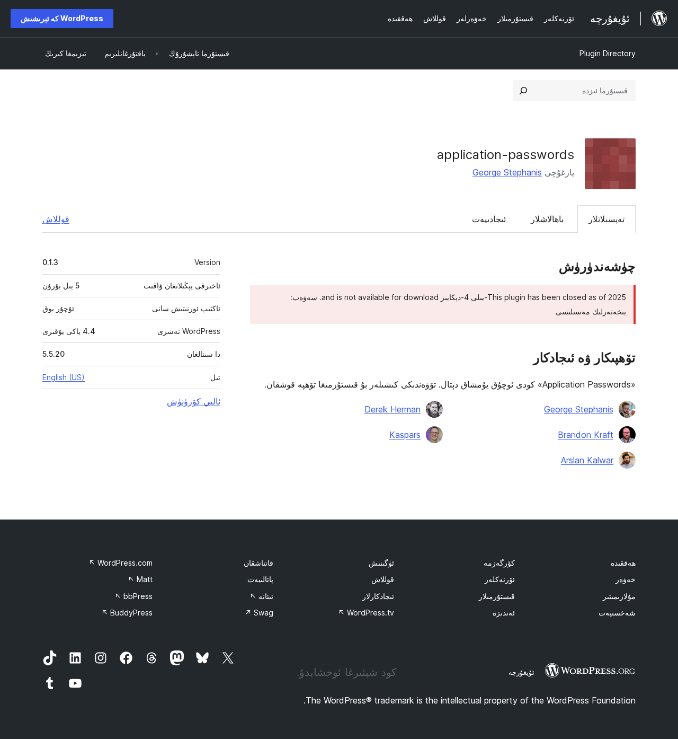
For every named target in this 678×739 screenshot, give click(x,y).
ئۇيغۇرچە (521, 672)
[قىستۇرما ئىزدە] (523, 90)
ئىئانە (261, 596)
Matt (140, 579)
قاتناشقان (258, 562)
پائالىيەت (260, 579)
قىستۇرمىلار (497, 596)
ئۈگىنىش (381, 562)
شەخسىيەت (617, 612)
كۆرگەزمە (499, 562)
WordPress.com (120, 562)
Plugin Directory (607, 53)
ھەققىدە (623, 562)
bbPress (133, 596)
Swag (259, 612)
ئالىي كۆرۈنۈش (193, 401)
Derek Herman (392, 409)
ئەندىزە (504, 612)
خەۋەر (625, 579)
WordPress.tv (366, 612)
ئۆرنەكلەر (500, 579)
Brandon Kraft (585, 434)
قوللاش (55, 219)
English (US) (63, 377)
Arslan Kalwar (587, 460)
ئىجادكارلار (378, 596)
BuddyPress (127, 612)
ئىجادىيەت (489, 219)
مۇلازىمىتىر (619, 596)
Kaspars (405, 434)
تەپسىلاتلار (606, 219)
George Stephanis (507, 172)
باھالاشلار (547, 219)
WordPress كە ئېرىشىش (62, 18)
